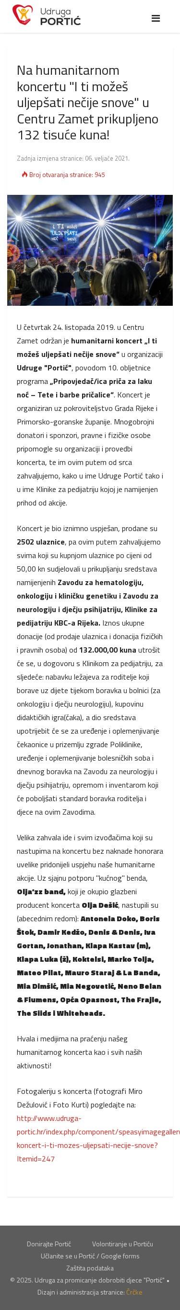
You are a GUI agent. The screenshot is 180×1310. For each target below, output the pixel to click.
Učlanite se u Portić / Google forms (90, 1256)
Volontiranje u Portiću (122, 1244)
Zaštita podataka (90, 1268)
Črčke (134, 1292)
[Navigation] (156, 18)
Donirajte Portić (49, 1244)
